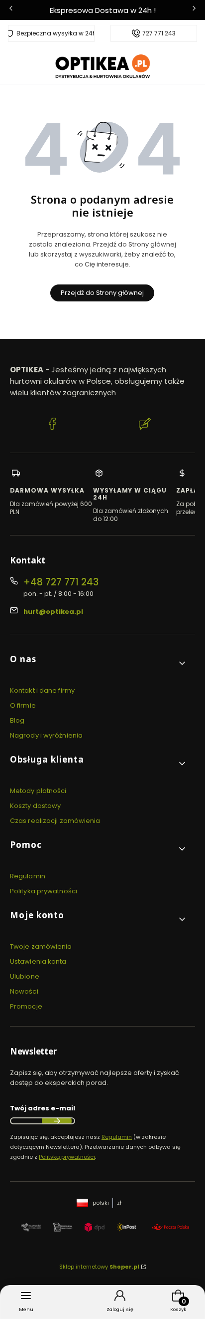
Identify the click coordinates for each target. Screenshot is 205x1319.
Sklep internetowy (99, 1267)
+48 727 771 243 (61, 582)
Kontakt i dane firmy (42, 690)
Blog (17, 720)
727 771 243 (159, 33)
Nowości (24, 991)
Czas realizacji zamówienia (55, 820)
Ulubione (24, 976)
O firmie (23, 705)
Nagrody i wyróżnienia (46, 735)
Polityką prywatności (67, 1157)
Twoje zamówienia (41, 946)
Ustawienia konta (38, 961)
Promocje (26, 1006)
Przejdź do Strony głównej (102, 292)
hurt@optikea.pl (53, 611)
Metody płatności (38, 790)
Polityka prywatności (43, 891)
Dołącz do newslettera (57, 1120)
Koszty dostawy (35, 805)
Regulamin (27, 876)
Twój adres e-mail (42, 1108)
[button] (98, 663)
